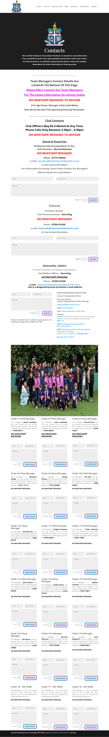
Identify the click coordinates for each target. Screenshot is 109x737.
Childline (60, 316)
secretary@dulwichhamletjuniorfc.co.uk (58, 161)
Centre (68, 326)
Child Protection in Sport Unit (73, 311)
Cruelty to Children (66, 331)
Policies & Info (57, 6)
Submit (93, 200)
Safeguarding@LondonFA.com (68, 305)
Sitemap (73, 733)
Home (39, 6)
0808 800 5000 (82, 334)
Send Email (30, 464)
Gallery (93, 6)
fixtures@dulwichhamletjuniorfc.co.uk (58, 228)
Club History (84, 6)
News (67, 6)
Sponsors (74, 6)
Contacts (46, 6)
